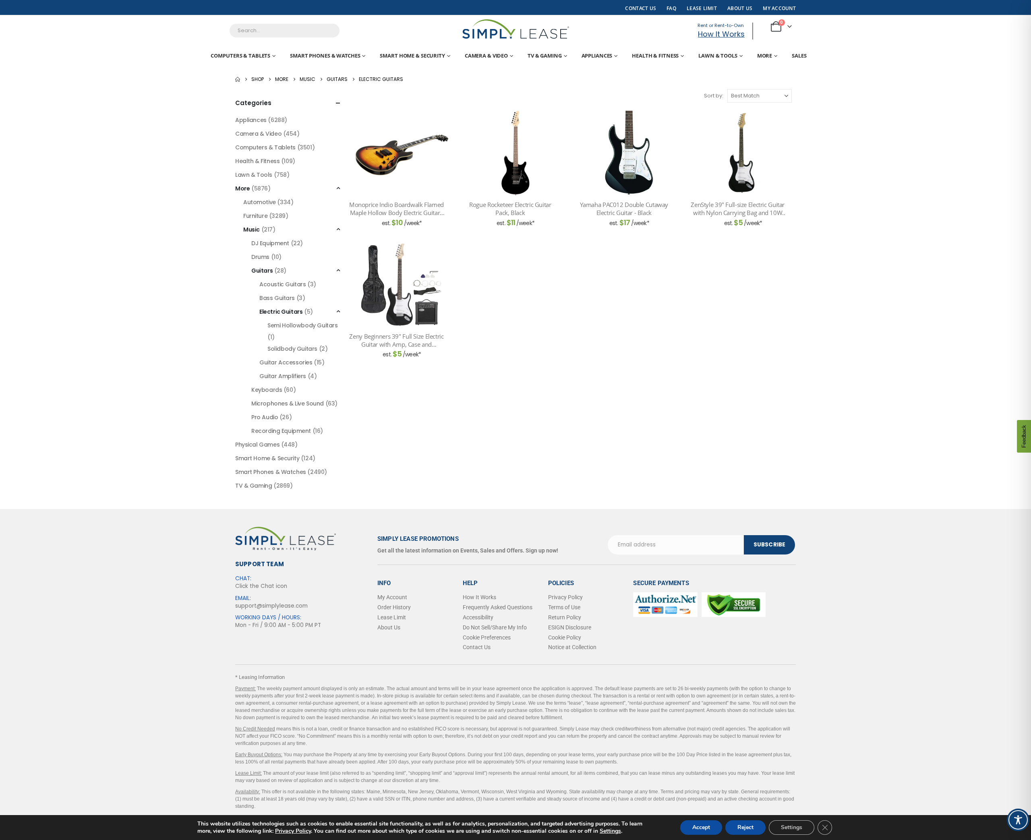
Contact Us (640, 8)
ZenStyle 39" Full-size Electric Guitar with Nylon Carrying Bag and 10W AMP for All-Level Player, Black (738, 209)
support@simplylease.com (271, 606)
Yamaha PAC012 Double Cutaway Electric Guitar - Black (624, 209)
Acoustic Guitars (282, 284)
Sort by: (713, 95)
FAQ (671, 8)
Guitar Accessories (285, 362)
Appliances (597, 55)
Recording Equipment (281, 431)
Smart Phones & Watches (325, 55)
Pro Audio (264, 417)
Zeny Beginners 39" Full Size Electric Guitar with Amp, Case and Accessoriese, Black (396, 340)
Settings (610, 831)
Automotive (259, 202)
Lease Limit (391, 617)
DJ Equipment (270, 243)
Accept (701, 827)
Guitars (262, 271)
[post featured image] (401, 153)
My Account (779, 8)
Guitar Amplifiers (282, 376)
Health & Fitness (655, 55)
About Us (739, 8)
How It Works (721, 34)
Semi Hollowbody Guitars (302, 325)
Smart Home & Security (412, 55)
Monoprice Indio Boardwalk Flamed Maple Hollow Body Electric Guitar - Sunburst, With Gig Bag (396, 209)
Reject (745, 827)
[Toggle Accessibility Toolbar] (1018, 819)
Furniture (255, 216)
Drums (260, 257)
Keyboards (266, 390)
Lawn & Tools (717, 55)
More (764, 55)
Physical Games (257, 445)
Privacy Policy (293, 831)
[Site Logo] (515, 29)
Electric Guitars (280, 312)
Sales (799, 55)
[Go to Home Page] (237, 79)
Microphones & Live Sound (287, 403)
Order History (394, 607)
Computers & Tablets (240, 55)
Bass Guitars (277, 298)
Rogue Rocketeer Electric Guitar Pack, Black (510, 209)
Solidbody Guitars (292, 349)
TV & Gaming (545, 55)
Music (251, 230)
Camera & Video (486, 55)
